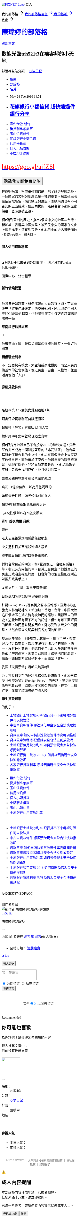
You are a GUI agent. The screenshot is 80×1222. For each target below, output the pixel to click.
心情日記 (35, 71)
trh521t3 (7, 913)
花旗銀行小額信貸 (23, 139)
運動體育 (33, 948)
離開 (23, 1213)
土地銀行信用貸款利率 (26, 813)
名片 (13, 89)
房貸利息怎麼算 (21, 129)
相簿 (13, 79)
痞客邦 (29, 936)
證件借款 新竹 (20, 124)
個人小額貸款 (20, 148)
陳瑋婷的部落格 (25, 32)
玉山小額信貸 (20, 808)
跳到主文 (8, 43)
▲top (5, 955)
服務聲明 (44, 1164)
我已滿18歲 (10, 1213)
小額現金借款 (20, 153)
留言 (38, 936)
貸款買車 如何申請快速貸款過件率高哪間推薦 (43, 735)
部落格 (15, 84)
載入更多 (8, 963)
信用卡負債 (18, 144)
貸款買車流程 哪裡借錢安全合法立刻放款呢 (41, 740)
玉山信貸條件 (20, 134)
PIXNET (19, 1160)
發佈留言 (8, 988)
